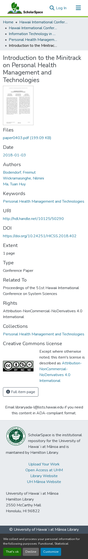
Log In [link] (61, 8)
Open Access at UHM (44, 470)
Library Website (44, 476)
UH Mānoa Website (44, 481)
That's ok (12, 552)
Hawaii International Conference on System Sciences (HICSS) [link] (43, 22)
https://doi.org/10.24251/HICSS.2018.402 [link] (40, 236)
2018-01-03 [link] (14, 155)
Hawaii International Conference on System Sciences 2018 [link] (33, 28)
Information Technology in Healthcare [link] (33, 34)
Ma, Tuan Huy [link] (14, 184)
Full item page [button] (22, 392)
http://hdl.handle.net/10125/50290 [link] (33, 218)
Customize (50, 552)
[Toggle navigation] (78, 8)
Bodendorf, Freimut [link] (19, 172)
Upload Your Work (44, 464)
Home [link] (8, 22)
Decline (30, 552)
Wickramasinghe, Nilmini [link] (23, 178)
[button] (24, 8)
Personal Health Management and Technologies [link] (33, 39)
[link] (44, 138)
